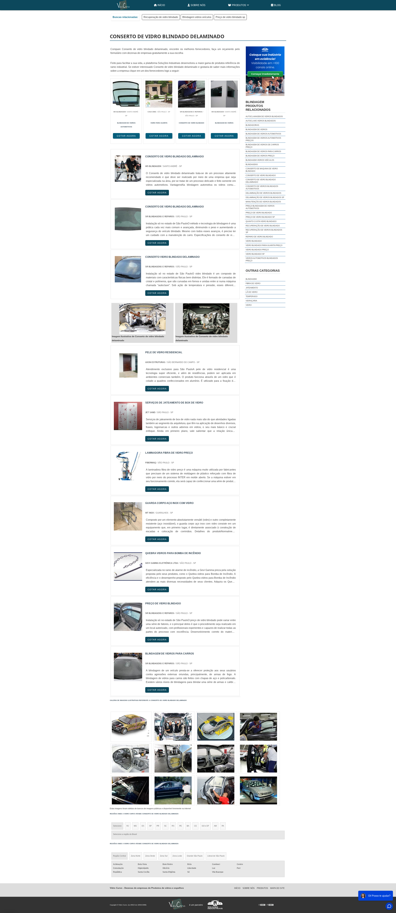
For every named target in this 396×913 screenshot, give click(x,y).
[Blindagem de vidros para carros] (128, 667)
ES (143, 826)
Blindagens (252, 164)
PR (158, 826)
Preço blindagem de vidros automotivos (260, 207)
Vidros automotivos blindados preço (262, 259)
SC (165, 826)
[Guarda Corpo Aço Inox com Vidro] (128, 516)
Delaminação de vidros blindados (263, 193)
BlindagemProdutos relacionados (258, 105)
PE (180, 826)
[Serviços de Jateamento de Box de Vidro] (128, 416)
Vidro (249, 305)
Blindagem (251, 279)
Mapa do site (277, 888)
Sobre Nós (198, 5)
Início (161, 5)
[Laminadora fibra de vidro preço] (128, 466)
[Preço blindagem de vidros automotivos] (215, 759)
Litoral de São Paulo (216, 856)
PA (223, 826)
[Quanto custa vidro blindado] (215, 790)
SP (150, 826)
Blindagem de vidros (256, 129)
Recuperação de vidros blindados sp (264, 231)
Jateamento (252, 288)
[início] (123, 5)
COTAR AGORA (126, 136)
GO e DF (205, 826)
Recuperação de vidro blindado (161, 17)
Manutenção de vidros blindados (263, 202)
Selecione (117, 826)
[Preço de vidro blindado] (128, 617)
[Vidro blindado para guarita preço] (258, 727)
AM (215, 826)
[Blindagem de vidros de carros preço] (130, 759)
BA (188, 826)
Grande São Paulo (194, 856)
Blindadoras (252, 125)
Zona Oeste (150, 856)
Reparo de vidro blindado (259, 237)
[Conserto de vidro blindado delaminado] (142, 318)
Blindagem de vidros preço (260, 156)
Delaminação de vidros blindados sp (265, 197)
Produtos (239, 5)
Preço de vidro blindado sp (230, 17)
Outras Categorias (263, 270)
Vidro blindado (254, 241)
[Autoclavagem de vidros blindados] (173, 727)
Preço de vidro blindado (259, 213)
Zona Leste (177, 856)
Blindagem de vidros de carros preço (262, 146)
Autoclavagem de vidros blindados (264, 116)
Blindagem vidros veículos (196, 17)
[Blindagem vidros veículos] (173, 790)
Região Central (119, 856)
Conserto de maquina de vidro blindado (262, 170)
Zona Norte (135, 856)
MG (135, 826)
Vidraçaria (251, 301)
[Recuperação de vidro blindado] (258, 790)
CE (195, 826)
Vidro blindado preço (257, 250)
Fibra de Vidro (253, 283)
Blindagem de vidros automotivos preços (263, 139)
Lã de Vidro (251, 292)
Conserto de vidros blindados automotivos (262, 187)
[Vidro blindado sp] (130, 727)
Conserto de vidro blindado (261, 175)
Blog (277, 5)
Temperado (251, 296)
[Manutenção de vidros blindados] (215, 727)
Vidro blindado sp (255, 254)
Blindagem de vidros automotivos (263, 134)
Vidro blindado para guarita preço (264, 245)
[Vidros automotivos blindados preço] (173, 759)
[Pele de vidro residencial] (128, 366)
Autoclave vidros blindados (261, 121)
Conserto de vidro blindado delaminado (261, 181)
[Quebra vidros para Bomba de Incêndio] (128, 566)
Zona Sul (164, 856)
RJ (128, 826)
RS (173, 826)
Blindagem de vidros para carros (263, 151)
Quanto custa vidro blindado (261, 221)
